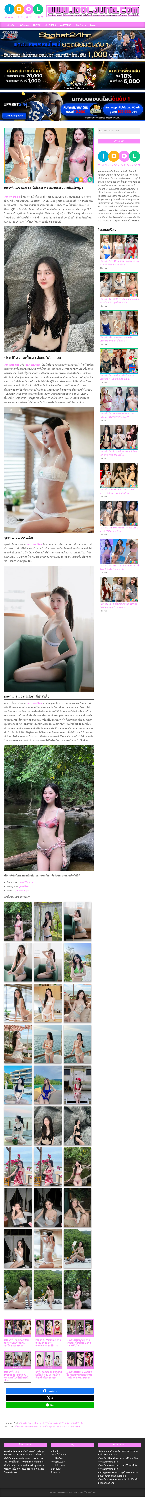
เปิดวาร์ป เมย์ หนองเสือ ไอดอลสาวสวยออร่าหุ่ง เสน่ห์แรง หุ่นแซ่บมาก (79, 1374)
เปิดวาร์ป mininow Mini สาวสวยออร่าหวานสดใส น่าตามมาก (17, 1342)
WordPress (91, 1492)
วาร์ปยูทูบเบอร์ (58, 1462)
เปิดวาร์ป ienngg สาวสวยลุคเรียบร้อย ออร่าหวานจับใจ (79, 1342)
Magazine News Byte (69, 1492)
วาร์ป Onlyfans (58, 1465)
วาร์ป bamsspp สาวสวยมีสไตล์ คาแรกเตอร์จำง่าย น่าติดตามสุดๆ (48, 1374)
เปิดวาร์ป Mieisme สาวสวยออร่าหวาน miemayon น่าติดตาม (48, 1342)
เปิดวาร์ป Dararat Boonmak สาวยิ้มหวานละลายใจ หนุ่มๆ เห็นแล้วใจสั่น (51, 1423)
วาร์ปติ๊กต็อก (57, 1458)
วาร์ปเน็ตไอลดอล (59, 1454)
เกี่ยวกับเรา (56, 1469)
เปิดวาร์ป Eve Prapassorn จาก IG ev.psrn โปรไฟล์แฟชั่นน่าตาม (16, 1376)
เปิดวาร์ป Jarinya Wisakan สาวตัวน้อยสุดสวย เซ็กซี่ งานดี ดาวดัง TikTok (47, 1426)
